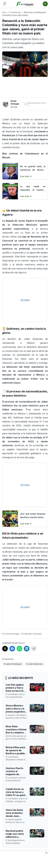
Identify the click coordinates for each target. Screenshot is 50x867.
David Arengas (15, 102)
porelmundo (15, 12)
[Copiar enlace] (34, 648)
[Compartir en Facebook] (12, 648)
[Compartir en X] (5, 648)
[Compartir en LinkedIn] (26, 648)
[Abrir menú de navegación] (4, 3)
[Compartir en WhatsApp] (19, 648)
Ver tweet (25, 300)
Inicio (4, 12)
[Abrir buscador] (45, 3)
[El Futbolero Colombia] (25, 4)
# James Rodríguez (13, 664)
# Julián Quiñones (34, 664)
